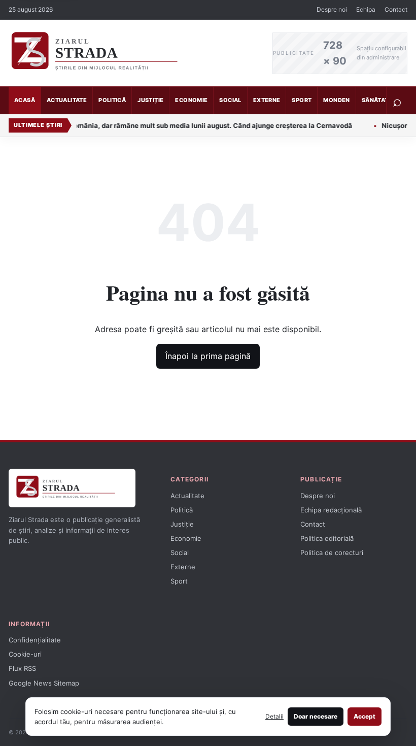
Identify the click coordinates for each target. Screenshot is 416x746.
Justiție (150, 100)
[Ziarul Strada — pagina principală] (133, 53)
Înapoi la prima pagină (208, 356)
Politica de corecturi (331, 552)
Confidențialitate (35, 640)
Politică (112, 100)
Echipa (365, 9)
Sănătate (377, 100)
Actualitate (67, 100)
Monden (336, 100)
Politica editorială (327, 538)
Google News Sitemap (44, 683)
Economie (191, 100)
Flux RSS (22, 668)
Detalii (274, 716)
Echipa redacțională (331, 510)
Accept (364, 716)
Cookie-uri (25, 654)
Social (230, 100)
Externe (267, 100)
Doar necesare (315, 716)
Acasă (24, 100)
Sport (301, 100)
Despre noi (332, 9)
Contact (396, 9)
